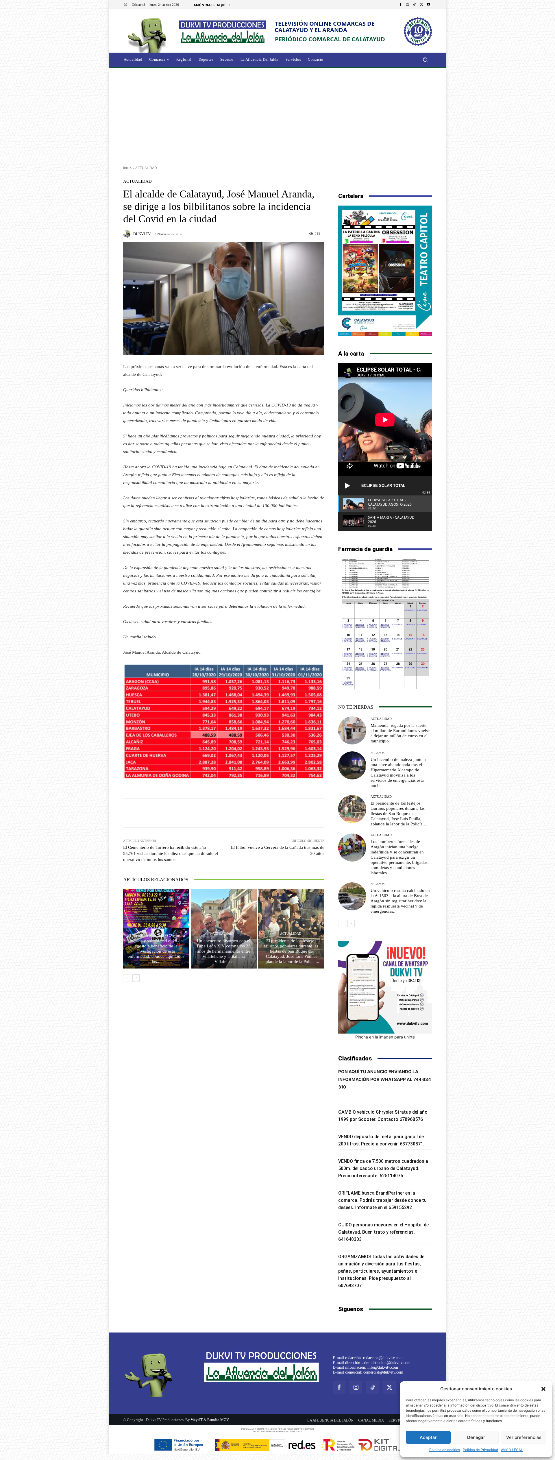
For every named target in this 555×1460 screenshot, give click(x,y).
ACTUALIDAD (146, 167)
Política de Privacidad (480, 1450)
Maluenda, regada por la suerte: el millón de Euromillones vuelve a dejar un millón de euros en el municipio (400, 733)
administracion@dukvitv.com (386, 1363)
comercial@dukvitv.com (383, 1372)
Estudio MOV (218, 1420)
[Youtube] (428, 4)
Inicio (127, 167)
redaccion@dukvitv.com (383, 1358)
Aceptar (428, 1437)
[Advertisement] (277, 114)
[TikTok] (414, 4)
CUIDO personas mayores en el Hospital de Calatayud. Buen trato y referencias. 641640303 (383, 1232)
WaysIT (197, 1420)
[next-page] (136, 978)
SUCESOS (377, 753)
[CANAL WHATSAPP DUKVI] (385, 987)
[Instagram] (407, 4)
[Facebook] (400, 4)
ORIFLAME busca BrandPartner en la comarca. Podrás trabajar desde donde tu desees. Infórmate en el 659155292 (382, 1200)
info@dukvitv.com (382, 1367)
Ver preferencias (523, 1437)
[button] (543, 1389)
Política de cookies (444, 1450)
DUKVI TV (142, 234)
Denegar (476, 1437)
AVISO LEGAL (512, 1450)
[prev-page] (126, 978)
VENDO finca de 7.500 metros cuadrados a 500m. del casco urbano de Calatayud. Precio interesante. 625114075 (383, 1168)
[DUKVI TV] (127, 234)
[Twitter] (421, 4)
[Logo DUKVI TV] (149, 34)
